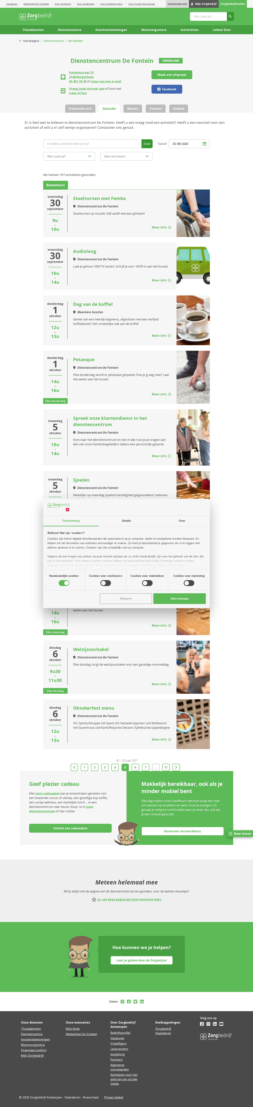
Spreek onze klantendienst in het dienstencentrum (110, 421)
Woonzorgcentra (33, 1045)
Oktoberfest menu (93, 708)
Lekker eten (222, 30)
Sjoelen (81, 480)
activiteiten (190, 30)
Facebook (169, 89)
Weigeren (126, 598)
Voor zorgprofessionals (141, 4)
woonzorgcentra (153, 30)
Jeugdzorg (117, 1054)
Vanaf (162, 144)
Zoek (146, 144)
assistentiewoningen (111, 30)
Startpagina (31, 41)
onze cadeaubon (47, 793)
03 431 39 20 (77, 81)
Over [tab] (182, 520)
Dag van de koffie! (93, 304)
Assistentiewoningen (35, 1039)
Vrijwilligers (118, 1044)
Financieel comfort (33, 1050)
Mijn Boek (73, 1029)
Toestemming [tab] (71, 520)
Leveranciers (119, 1049)
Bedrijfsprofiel (120, 1033)
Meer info (159, 227)
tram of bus (78, 93)
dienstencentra (69, 30)
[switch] (105, 583)
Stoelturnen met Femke (99, 198)
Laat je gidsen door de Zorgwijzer (141, 960)
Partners (116, 1060)
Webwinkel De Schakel (36, 4)
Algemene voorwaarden (119, 1067)
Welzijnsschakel (91, 649)
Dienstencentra (54, 41)
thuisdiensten (33, 30)
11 (166, 767)
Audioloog (84, 251)
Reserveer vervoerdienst (182, 831)
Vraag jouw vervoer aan (87, 89)
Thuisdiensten (31, 1029)
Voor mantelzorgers (111, 4)
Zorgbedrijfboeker (232, 4)
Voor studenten (85, 4)
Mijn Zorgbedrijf (206, 4)
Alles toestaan (179, 598)
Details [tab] (126, 520)
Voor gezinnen (63, 4)
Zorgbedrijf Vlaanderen (163, 1031)
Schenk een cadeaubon (70, 828)
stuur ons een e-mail (106, 81)
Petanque (83, 359)
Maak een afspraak (171, 75)
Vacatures (12, 4)
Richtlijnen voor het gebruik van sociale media (123, 1079)
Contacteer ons (177, 3)
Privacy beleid (113, 1097)
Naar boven (242, 834)
